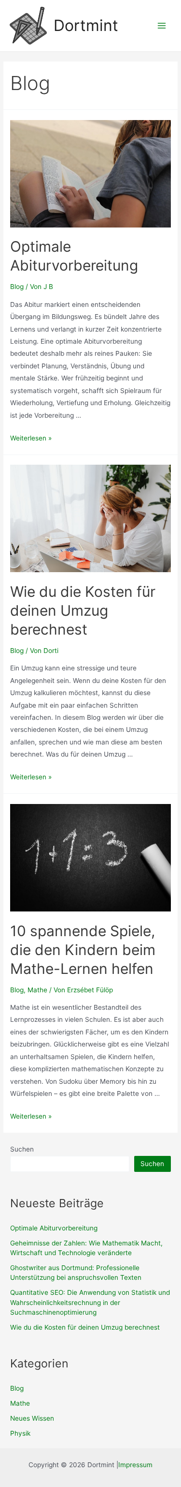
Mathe (37, 990)
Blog (17, 286)
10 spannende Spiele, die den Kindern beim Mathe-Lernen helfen (82, 949)
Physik (20, 1433)
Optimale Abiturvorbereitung (53, 1228)
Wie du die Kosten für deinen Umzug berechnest (82, 610)
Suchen (22, 1149)
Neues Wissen (32, 1418)
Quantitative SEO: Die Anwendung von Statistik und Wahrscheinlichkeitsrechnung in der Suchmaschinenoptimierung (90, 1302)
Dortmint (86, 25)
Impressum (135, 1465)
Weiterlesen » (31, 438)
